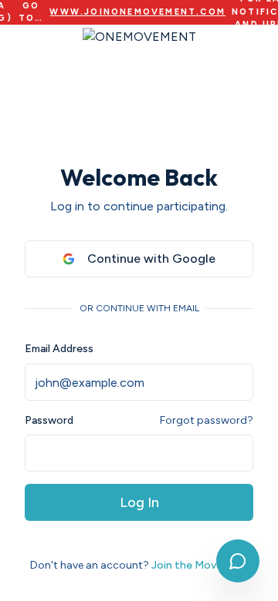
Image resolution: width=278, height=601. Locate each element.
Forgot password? (206, 420)
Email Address (59, 348)
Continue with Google (151, 258)
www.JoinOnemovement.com (137, 12)
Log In (139, 502)
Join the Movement (200, 565)
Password (49, 420)
